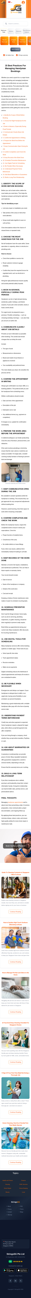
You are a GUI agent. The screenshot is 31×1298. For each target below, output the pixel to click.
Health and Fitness (7, 1180)
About (9, 1206)
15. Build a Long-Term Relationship (13, 177)
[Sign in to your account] (23, 2)
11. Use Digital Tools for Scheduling (14, 163)
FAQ (21, 1206)
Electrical (18, 31)
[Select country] (10, 3)
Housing (7, 1184)
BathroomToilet (3, 31)
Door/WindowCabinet (26, 31)
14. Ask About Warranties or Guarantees (15, 174)
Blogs (21, 1212)
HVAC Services (23, 1184)
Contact (10, 1212)
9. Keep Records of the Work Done (13, 157)
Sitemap (10, 1214)
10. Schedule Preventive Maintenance (14, 160)
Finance (23, 1180)
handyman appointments (15, 802)
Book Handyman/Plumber (15, 846)
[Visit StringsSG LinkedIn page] (15, 1281)
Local (23, 1192)
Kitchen (11, 31)
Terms (22, 1209)
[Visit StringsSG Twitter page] (21, 1281)
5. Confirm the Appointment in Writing (14, 137)
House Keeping (23, 1188)
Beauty (7, 1192)
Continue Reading (15, 911)
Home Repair (7, 1188)
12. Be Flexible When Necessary (13, 166)
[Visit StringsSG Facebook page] (10, 1281)
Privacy (10, 1209)
